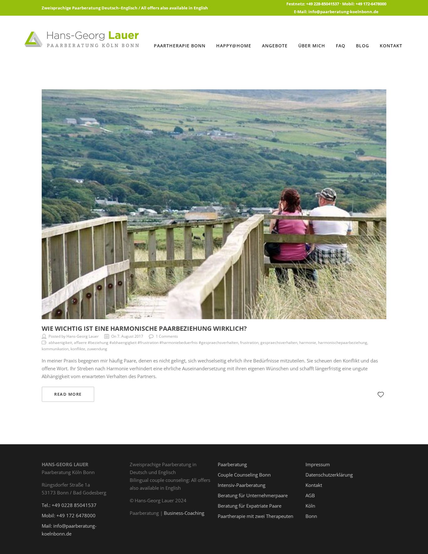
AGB (310, 495)
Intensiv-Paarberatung (241, 485)
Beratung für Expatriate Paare (249, 506)
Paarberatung (232, 464)
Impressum (317, 464)
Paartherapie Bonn (180, 46)
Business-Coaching (184, 513)
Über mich (311, 46)
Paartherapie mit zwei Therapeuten (255, 516)
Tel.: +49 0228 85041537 (69, 505)
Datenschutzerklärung (329, 475)
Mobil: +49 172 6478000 (69, 515)
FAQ (340, 46)
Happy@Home (233, 46)
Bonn (311, 516)
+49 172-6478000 (371, 4)
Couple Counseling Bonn (244, 475)
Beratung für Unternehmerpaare (253, 495)
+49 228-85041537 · (324, 4)
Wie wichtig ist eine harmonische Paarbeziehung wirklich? (144, 328)
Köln (310, 506)
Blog (362, 46)
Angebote (275, 46)
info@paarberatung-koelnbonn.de (343, 11)
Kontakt (391, 46)
